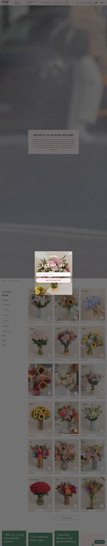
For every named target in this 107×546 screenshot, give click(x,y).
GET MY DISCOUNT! (53, 280)
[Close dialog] (70, 253)
